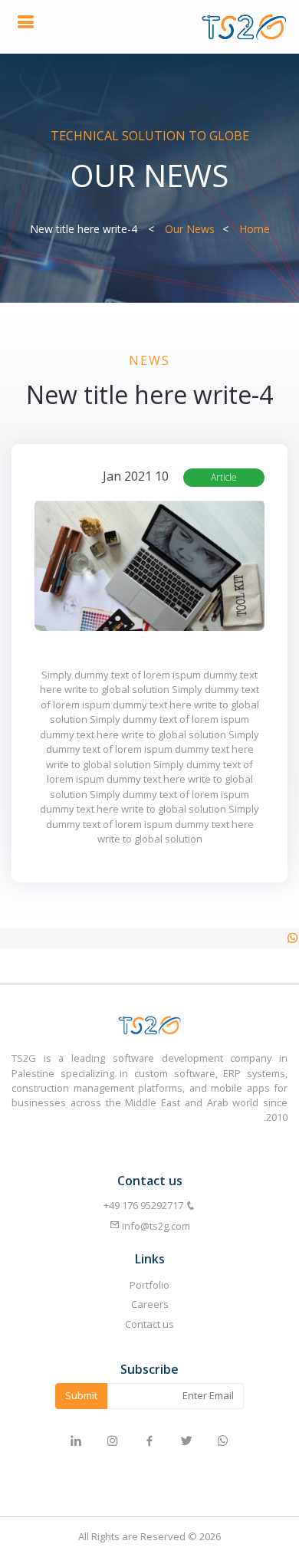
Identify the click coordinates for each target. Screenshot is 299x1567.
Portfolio (149, 1285)
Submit (81, 1395)
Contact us (149, 1324)
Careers (150, 1304)
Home (254, 229)
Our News (190, 229)
